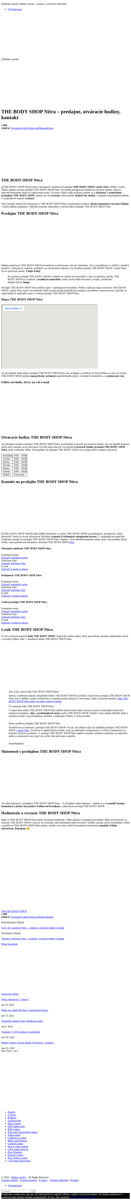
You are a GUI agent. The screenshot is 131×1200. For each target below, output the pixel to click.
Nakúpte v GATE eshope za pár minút (20, 1032)
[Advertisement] (65, 35)
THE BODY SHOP (16, 911)
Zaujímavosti (14, 1120)
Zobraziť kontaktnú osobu (14, 557)
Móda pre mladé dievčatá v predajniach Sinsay (24, 1010)
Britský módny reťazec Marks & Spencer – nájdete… (28, 1042)
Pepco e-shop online (18, 1146)
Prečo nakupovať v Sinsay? (15, 999)
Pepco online (14, 1123)
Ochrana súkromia (59, 1180)
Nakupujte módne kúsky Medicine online (22, 1021)
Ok (71, 1197)
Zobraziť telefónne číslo (13, 563)
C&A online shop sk (18, 1149)
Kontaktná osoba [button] (9, 554)
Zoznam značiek (9, 1180)
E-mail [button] (4, 566)
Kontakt (74, 1180)
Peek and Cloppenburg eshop (22, 1132)
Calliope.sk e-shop (17, 1138)
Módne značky (18, 1177)
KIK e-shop (14, 1129)
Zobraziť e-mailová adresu (14, 569)
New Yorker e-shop (17, 1158)
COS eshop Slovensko (19, 1160)
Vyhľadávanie (15, 9)
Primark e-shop (15, 1155)
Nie (75, 1197)
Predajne (12, 1117)
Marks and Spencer (17, 1140)
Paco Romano (15, 1152)
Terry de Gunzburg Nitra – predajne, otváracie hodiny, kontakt (32, 927)
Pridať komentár (9, 944)
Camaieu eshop (15, 1143)
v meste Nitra (22, 730)
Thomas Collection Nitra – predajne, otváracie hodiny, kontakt (32, 938)
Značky (11, 1112)
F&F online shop (16, 1126)
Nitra (71, 542)
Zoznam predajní (28, 1180)
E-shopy (12, 1115)
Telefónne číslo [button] (9, 560)
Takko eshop (14, 1135)
